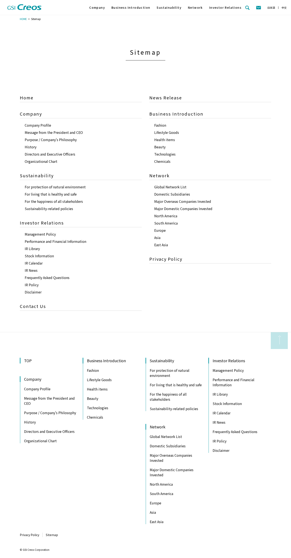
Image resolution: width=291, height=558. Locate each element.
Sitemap (52, 535)
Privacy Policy (29, 535)
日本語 (271, 7)
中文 (284, 7)
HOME (23, 19)
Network (195, 7)
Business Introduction (130, 7)
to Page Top (279, 340)
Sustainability (169, 7)
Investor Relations (225, 7)
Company (97, 7)
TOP (28, 360)
